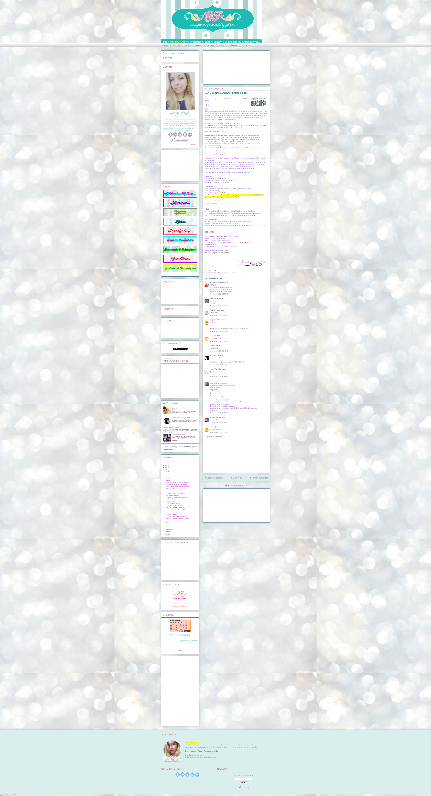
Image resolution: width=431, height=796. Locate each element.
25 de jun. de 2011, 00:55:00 (219, 376)
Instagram (193, 751)
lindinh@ (213, 427)
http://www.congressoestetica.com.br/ (217, 253)
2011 (166, 474)
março (168, 527)
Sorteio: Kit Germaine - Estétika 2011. (175, 509)
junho (167, 480)
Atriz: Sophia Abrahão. (171, 491)
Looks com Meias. (170, 501)
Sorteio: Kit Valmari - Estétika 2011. (175, 512)
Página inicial (236, 478)
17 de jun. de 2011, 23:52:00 (219, 294)
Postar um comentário (214, 437)
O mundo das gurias (217, 282)
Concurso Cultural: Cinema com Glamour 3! (177, 516)
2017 (166, 461)
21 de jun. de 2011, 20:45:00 (219, 351)
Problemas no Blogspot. (172, 514)
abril (167, 525)
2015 (166, 465)
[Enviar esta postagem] (214, 270)
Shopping (222, 45)
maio (167, 522)
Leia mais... (194, 144)
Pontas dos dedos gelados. (179, 434)
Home (166, 45)
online (180, 650)
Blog (186, 751)
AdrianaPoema (215, 417)
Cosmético (226, 273)
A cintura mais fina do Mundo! (171, 427)
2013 (166, 469)
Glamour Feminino (229, 180)
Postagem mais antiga (259, 478)
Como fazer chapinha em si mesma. (181, 417)
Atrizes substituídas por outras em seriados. (175, 445)
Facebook (207, 751)
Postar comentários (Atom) (239, 485)
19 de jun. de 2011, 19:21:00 (219, 331)
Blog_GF (219, 191)
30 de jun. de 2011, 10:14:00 (219, 432)
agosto (168, 476)
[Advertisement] (236, 67)
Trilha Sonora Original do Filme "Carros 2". (177, 484)
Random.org (235, 223)
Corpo (220, 273)
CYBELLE (213, 335)
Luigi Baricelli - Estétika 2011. (173, 495)
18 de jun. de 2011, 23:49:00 (219, 315)
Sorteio (233, 273)
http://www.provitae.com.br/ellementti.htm (241, 168)
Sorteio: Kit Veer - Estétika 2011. (174, 505)
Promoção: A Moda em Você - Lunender (176, 493)
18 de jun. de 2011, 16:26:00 (219, 306)
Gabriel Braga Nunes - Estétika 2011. (175, 488)
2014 (166, 467)
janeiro (168, 531)
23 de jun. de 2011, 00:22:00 (219, 365)
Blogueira (176, 45)
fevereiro (168, 529)
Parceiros (199, 45)
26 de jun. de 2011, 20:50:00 (219, 413)
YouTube (215, 751)
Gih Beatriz (213, 355)
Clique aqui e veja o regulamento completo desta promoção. (220, 119)
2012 (166, 471)
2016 (166, 463)
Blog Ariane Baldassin (217, 320)
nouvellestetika (221, 193)
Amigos (211, 45)
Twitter (200, 751)
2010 (166, 534)
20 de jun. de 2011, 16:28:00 (219, 341)
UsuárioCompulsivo (193, 643)
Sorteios (188, 45)
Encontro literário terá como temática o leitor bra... (179, 486)
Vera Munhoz (214, 310)
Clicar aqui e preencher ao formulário (217, 182)
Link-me (234, 45)
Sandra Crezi (214, 298)
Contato (245, 45)
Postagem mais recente (214, 478)
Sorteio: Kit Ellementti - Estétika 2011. (226, 93)
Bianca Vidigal (215, 369)
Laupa (212, 381)
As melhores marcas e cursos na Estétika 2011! (178, 482)
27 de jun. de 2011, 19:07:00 (219, 423)
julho (167, 478)
